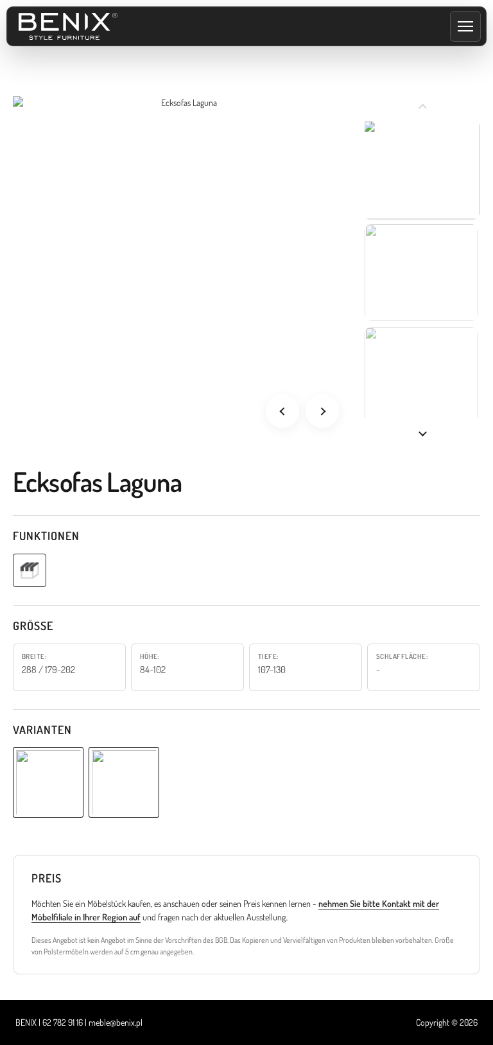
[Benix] (68, 26)
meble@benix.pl (116, 1022)
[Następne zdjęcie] (322, 411)
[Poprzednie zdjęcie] (282, 411)
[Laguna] (48, 782)
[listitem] (421, 169)
